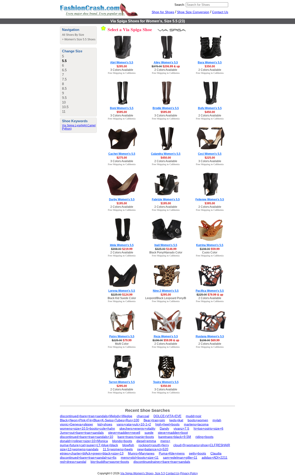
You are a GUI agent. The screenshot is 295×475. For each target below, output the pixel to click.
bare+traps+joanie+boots (136, 437)
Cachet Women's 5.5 (121, 153)
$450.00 (210, 112)
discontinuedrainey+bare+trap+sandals (161, 461)
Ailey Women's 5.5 (166, 62)
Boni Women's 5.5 (121, 108)
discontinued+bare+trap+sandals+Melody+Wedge (96, 416)
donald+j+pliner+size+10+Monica (84, 441)
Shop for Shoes (163, 12)
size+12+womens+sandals (79, 449)
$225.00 (210, 157)
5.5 (64, 61)
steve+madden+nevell (124, 432)
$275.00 (122, 157)
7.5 (64, 79)
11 (63, 111)
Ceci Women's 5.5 (209, 153)
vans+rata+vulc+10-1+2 (134, 424)
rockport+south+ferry (154, 445)
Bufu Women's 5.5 (210, 108)
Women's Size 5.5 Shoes (79, 39)
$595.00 (122, 112)
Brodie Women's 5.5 (166, 108)
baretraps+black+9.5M (174, 437)
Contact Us (220, 12)
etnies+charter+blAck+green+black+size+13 (92, 453)
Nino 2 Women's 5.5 (166, 290)
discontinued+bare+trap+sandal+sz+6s (88, 457)
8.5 (64, 88)
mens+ (165, 441)
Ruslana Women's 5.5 (210, 336)
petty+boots (197, 453)
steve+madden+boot (173, 432)
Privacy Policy (189, 473)
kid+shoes (104, 424)
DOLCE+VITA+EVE (167, 416)
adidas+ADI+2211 (214, 457)
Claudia (215, 453)
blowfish (128, 445)
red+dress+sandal (73, 461)
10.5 (65, 107)
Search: (179, 4)
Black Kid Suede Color (122, 298)
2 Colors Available (165, 69)
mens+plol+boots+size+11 (140, 457)
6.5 (64, 70)
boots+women (198, 420)
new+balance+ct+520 (152, 449)
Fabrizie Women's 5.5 (166, 199)
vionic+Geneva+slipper (76, 424)
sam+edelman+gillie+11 (180, 457)
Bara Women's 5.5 (210, 62)
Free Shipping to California (122, 73)
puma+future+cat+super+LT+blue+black (89, 445)
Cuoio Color (209, 252)
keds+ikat (176, 420)
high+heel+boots (167, 424)
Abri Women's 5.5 (121, 62)
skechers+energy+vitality (137, 428)
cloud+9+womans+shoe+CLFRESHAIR (201, 445)
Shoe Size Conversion (193, 12)
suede (149, 432)
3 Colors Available (121, 69)
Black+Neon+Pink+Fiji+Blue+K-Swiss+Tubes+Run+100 (99, 420)
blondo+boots (122, 441)
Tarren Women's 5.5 (122, 382)
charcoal (143, 416)
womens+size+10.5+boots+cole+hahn (87, 428)
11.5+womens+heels (118, 449)
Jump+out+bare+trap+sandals (82, 432)
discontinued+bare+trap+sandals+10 (86, 437)
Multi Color (122, 343)
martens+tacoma (196, 424)
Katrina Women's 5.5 (209, 245)
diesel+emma (146, 441)
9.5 (64, 98)
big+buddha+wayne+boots (110, 461)
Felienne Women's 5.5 (209, 199)
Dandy (164, 428)
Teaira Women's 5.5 (166, 382)
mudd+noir (193, 416)
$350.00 (210, 66)
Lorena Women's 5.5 (121, 290)
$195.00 (122, 203)
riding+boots (204, 437)
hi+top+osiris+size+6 (208, 428)
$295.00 (122, 66)
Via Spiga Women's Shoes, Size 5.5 (142, 473)
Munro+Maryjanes (141, 453)
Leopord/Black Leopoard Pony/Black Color (172, 298)
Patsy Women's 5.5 (121, 336)
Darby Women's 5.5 (122, 199)
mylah (216, 420)
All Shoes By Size (73, 34)
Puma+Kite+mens (172, 453)
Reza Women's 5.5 (166, 336)
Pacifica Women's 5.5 (210, 290)
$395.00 (210, 203)
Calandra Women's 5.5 (165, 153)
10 (64, 102)
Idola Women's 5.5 (122, 245)
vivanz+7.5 (181, 428)
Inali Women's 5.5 (165, 245)
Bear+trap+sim (154, 420)
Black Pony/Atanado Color (165, 252)
